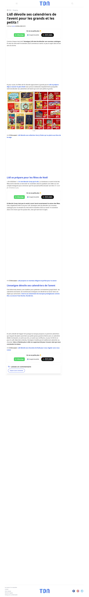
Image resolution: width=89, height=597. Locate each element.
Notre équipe (8, 591)
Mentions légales (9, 593)
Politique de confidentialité (11, 594)
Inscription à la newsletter (11, 587)
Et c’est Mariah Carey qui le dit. (23, 181)
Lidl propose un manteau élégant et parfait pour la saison (37, 281)
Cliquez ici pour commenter (16, 370)
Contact (6, 589)
